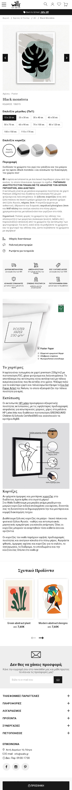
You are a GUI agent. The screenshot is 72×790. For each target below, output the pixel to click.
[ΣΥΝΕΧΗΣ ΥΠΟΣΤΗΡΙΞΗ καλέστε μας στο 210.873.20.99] (36, 279)
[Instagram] (16, 767)
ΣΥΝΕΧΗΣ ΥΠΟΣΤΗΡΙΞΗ (36, 283)
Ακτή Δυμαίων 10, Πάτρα (19, 749)
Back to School (37, 12)
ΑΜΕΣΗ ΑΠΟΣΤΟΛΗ (35, 269)
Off (44, 12)
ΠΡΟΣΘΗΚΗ (37, 785)
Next (66, 58)
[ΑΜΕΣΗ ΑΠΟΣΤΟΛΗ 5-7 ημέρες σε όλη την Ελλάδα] (36, 265)
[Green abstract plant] (19, 599)
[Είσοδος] (52, 4)
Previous (5, 58)
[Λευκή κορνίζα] (37, 150)
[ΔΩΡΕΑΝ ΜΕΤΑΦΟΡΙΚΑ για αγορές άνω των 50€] (14, 265)
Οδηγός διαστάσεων (20, 238)
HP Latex (24, 403)
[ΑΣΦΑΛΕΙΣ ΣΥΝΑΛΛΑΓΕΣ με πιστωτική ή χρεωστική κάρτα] (14, 279)
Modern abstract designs (53, 623)
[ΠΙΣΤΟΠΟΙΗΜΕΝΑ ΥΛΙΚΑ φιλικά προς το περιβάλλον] (58, 279)
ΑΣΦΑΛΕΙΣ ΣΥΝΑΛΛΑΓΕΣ (13, 283)
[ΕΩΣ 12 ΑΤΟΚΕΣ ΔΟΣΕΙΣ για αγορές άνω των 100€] (58, 265)
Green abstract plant (18, 623)
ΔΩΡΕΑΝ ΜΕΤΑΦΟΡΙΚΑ (14, 269)
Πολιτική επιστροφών (21, 245)
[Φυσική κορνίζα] (51, 150)
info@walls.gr (21, 754)
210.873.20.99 (36, 288)
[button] (4, 4)
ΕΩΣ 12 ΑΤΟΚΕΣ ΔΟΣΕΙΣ (58, 269)
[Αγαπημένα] (59, 4)
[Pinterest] (25, 767)
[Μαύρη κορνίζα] (23, 150)
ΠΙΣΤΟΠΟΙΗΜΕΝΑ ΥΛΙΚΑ (58, 283)
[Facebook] (6, 767)
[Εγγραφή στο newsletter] (58, 679)
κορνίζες (48, 496)
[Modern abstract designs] (53, 599)
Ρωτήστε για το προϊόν (21, 251)
